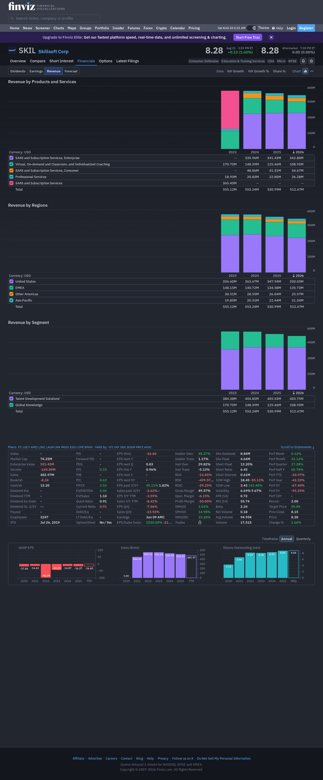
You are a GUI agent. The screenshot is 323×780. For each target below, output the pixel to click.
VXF (116, 447)
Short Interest (61, 60)
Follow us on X (182, 758)
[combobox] (54, 18)
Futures (134, 28)
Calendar (177, 28)
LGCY (26, 447)
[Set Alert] (303, 61)
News (27, 28)
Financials (86, 60)
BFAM (89, 447)
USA (271, 61)
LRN (57, 447)
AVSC (148, 447)
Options (105, 60)
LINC (41, 447)
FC (20, 447)
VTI (111, 447)
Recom (274, 501)
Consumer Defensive (204, 61)
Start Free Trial (248, 37)
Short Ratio (224, 469)
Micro (281, 61)
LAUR (50, 447)
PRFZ (139, 447)
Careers (111, 758)
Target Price (278, 506)
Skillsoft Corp (53, 51)
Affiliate (78, 758)
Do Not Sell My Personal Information (224, 758)
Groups (85, 28)
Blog (139, 758)
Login (291, 28)
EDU (73, 447)
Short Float (224, 464)
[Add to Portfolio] (311, 61)
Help (279, 28)
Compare (37, 60)
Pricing (194, 28)
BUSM (131, 447)
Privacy (163, 758)
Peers (12, 447)
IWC (123, 447)
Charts (58, 28)
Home (14, 28)
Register (306, 28)
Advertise (95, 758)
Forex (148, 28)
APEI (34, 447)
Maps (72, 28)
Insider (118, 28)
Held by (101, 447)
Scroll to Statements (296, 447)
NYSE (292, 61)
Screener (43, 28)
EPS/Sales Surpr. (129, 522)
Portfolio (102, 28)
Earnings (123, 517)
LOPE (80, 447)
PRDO (65, 447)
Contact (126, 758)
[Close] (271, 37)
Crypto (161, 28)
